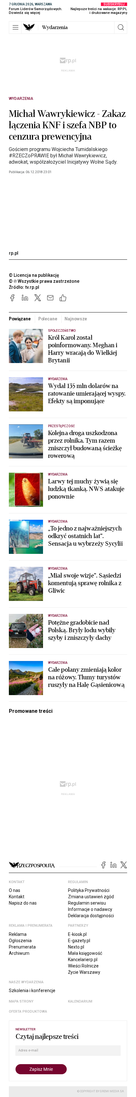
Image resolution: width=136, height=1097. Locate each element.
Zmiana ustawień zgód (91, 896)
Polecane (47, 318)
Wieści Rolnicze (83, 965)
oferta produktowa (28, 1011)
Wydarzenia (55, 27)
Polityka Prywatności (88, 890)
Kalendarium (80, 1001)
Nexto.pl (76, 946)
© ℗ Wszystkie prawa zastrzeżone (44, 281)
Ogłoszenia (20, 940)
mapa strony (21, 1001)
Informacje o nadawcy (90, 909)
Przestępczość (61, 426)
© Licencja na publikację (34, 275)
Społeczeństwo (62, 330)
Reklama (18, 934)
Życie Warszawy (84, 972)
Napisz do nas (23, 903)
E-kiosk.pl (77, 934)
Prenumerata (22, 946)
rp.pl (13, 253)
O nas (14, 890)
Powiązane (20, 318)
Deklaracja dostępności (91, 915)
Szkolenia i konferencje (32, 990)
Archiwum (19, 953)
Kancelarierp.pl (82, 959)
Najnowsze (76, 318)
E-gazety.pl (79, 940)
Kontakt (16, 896)
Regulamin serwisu (87, 903)
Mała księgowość (85, 953)
